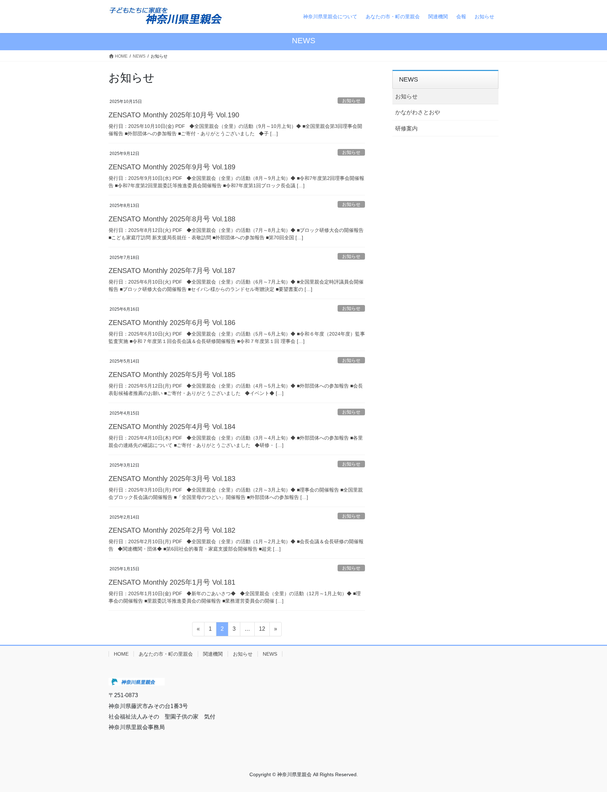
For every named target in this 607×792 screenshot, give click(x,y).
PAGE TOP (594, 759)
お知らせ (351, 100)
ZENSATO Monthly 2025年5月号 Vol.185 (172, 374)
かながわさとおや (417, 112)
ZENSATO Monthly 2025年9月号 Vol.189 (172, 167)
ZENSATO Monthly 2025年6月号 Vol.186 (172, 322)
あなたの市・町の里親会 (166, 654)
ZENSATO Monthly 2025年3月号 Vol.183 (172, 478)
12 (262, 630)
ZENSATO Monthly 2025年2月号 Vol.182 (172, 530)
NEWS (270, 654)
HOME (121, 654)
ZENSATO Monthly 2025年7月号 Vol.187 (172, 270)
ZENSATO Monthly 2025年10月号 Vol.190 (174, 115)
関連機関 (213, 654)
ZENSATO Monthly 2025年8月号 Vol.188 (172, 219)
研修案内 (406, 128)
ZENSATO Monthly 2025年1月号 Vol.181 (172, 582)
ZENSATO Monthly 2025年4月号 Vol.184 (172, 426)
